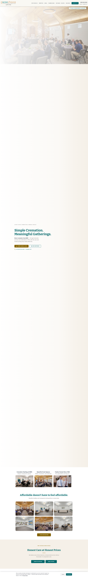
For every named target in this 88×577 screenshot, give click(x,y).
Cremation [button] (41, 3)
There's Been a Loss (21, 246)
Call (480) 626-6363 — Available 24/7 (23, 249)
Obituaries (58, 3)
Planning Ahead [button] (51, 3)
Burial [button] (46, 3)
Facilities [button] (62, 3)
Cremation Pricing (38, 561)
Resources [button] (68, 3)
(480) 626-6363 (83, 2)
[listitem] (24, 508)
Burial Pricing (51, 561)
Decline (63, 574)
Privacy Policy (25, 575)
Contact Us (75, 3)
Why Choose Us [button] (34, 3)
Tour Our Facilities (44, 534)
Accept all (69, 574)
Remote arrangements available (77, 8)
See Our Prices (35, 246)
